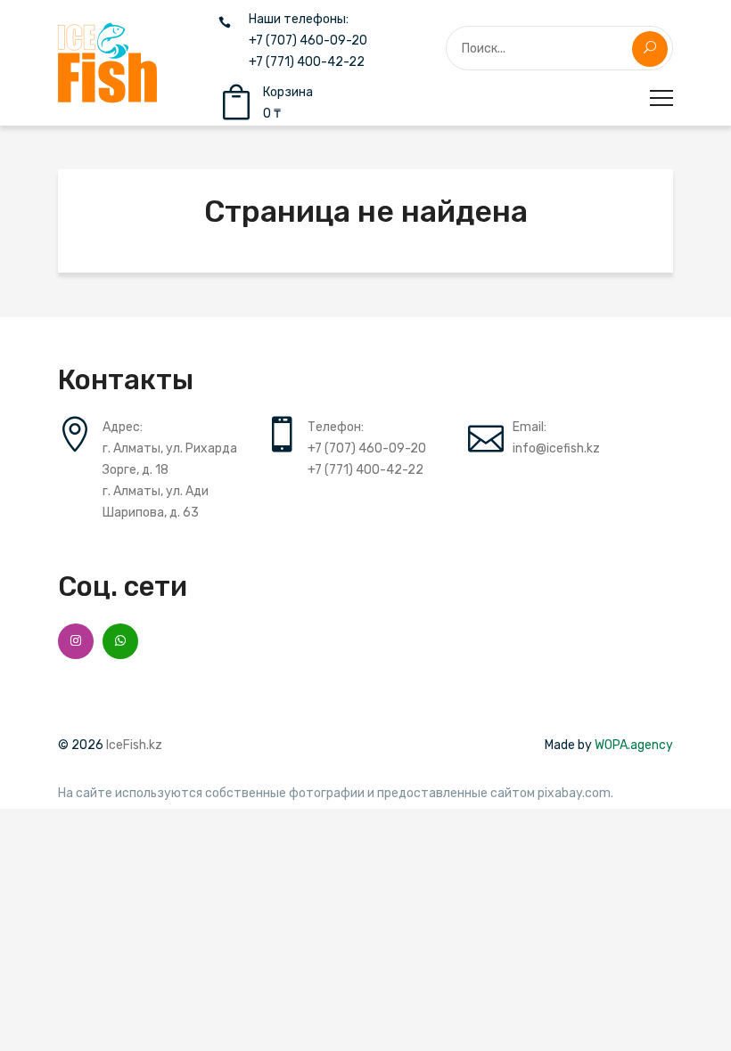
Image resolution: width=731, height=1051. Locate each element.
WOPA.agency (634, 745)
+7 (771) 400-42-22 (307, 62)
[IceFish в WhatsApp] (120, 641)
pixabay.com (574, 793)
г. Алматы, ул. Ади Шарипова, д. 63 (156, 502)
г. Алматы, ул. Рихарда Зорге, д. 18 (170, 459)
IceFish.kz (134, 745)
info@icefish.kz (556, 448)
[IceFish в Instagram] (76, 641)
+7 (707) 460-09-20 (308, 41)
